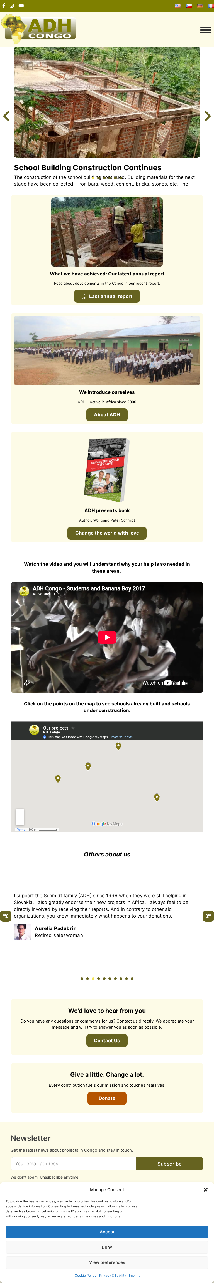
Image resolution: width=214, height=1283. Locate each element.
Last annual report (110, 296)
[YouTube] (21, 6)
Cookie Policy (85, 1275)
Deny (107, 1247)
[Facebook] (4, 6)
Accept (107, 1231)
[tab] (93, 178)
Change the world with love (107, 533)
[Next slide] (207, 116)
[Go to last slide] (7, 116)
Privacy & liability (112, 1275)
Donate (107, 1098)
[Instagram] (12, 6)
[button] (205, 1189)
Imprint (134, 1275)
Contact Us (107, 1040)
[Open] (146, 30)
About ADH (107, 414)
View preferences (107, 1262)
